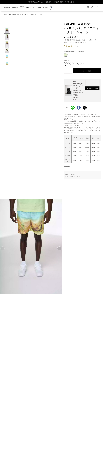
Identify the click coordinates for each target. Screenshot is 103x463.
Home (5, 14)
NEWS (33, 7)
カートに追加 (87, 71)
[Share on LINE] (73, 108)
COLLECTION (15, 7)
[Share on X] (85, 108)
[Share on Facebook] (79, 108)
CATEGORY (7, 7)
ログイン (78, 40)
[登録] (92, 7)
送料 (65, 42)
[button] (88, 7)
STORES (39, 7)
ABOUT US (22, 7)
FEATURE (28, 7)
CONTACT (45, 7)
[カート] (98, 7)
